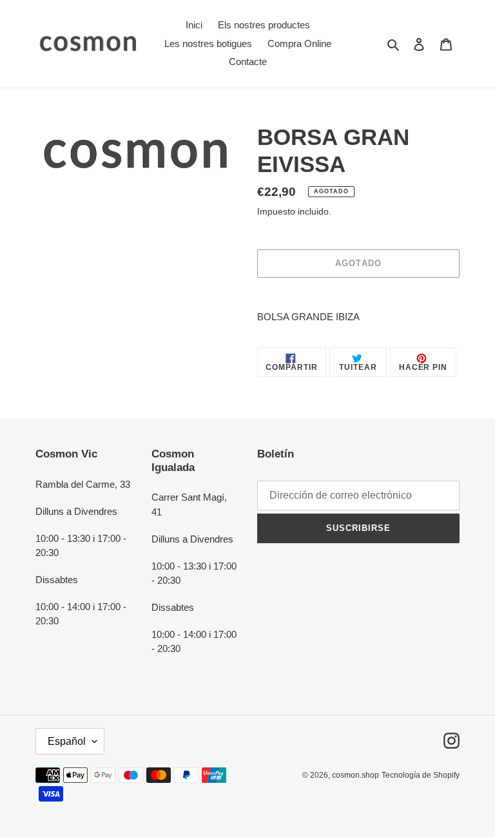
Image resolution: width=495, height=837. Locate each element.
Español (67, 741)
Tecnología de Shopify (421, 775)
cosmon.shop (355, 775)
